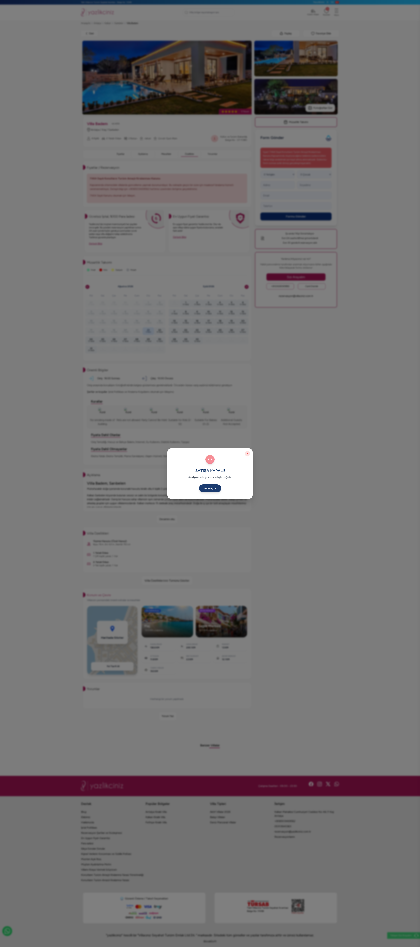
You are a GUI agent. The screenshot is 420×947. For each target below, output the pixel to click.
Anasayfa (210, 488)
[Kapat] (247, 453)
